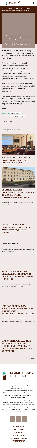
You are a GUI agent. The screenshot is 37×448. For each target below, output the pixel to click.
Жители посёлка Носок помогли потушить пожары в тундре (16, 160)
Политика (18, 436)
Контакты (18, 430)
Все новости (31, 358)
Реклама (18, 433)
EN (30, 3)
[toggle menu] (3, 3)
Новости (10, 8)
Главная (4, 8)
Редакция (18, 427)
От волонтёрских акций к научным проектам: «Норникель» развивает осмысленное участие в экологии (17, 346)
